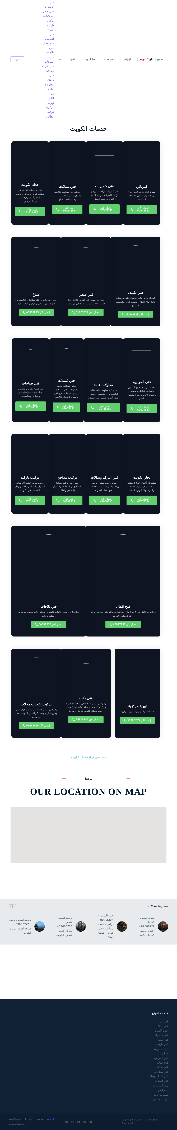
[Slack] (66, 1122)
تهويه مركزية (49, 105)
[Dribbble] (72, 1122)
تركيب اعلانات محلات (36, 704)
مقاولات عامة (49, 86)
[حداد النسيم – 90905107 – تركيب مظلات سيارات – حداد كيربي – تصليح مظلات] (122, 926)
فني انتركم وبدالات (47, 68)
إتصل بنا (28, 1119)
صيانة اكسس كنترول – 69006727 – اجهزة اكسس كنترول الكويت (146, 926)
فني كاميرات (49, 4)
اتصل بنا (17, 59)
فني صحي (48, 11)
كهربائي (127, 59)
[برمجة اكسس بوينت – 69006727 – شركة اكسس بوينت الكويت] (39, 926)
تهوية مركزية (137, 706)
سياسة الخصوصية (16, 1124)
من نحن (39, 1119)
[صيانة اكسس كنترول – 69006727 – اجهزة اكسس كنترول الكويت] (163, 926)
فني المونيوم (49, 36)
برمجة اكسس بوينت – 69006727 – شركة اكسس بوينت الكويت (20, 926)
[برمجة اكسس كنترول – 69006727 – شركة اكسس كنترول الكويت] (81, 926)
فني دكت (86, 698)
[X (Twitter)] (84, 1122)
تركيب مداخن (50, 114)
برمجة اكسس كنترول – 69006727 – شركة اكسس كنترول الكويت (64, 926)
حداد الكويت (90, 59)
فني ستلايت (109, 59)
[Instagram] (78, 1122)
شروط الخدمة (15, 1119)
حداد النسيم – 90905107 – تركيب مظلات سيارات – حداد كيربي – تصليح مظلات (105, 926)
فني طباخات (49, 59)
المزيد (72, 59)
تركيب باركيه (50, 23)
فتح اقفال (48, 43)
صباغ (51, 29)
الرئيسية (50, 1119)
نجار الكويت (50, 96)
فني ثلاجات (50, 50)
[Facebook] (91, 1122)
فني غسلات (50, 77)
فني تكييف (48, 15)
